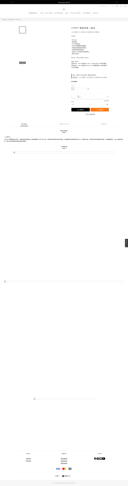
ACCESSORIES (58, 13)
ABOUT (95, 13)
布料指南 (28, 461)
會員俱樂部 (64, 458)
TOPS (42, 13)
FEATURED (86, 13)
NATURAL (18, 19)
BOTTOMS (49, 13)
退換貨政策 (64, 461)
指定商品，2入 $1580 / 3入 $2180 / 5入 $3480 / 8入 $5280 (89, 77)
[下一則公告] (116, 2)
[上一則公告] (11, 2)
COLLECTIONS (75, 13)
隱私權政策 (64, 463)
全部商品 (4, 19)
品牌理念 (28, 458)
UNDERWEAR (33, 13)
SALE (66, 13)
